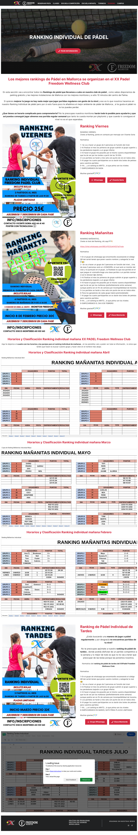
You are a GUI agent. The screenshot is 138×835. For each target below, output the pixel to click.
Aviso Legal (74, 824)
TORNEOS (102, 3)
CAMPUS (120, 3)
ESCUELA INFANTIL (89, 3)
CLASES (56, 3)
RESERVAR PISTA (44, 3)
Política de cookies (78, 822)
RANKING (111, 3)
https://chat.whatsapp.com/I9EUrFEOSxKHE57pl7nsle (102, 246)
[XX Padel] (23, 3)
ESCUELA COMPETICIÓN (70, 3)
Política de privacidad (79, 820)
